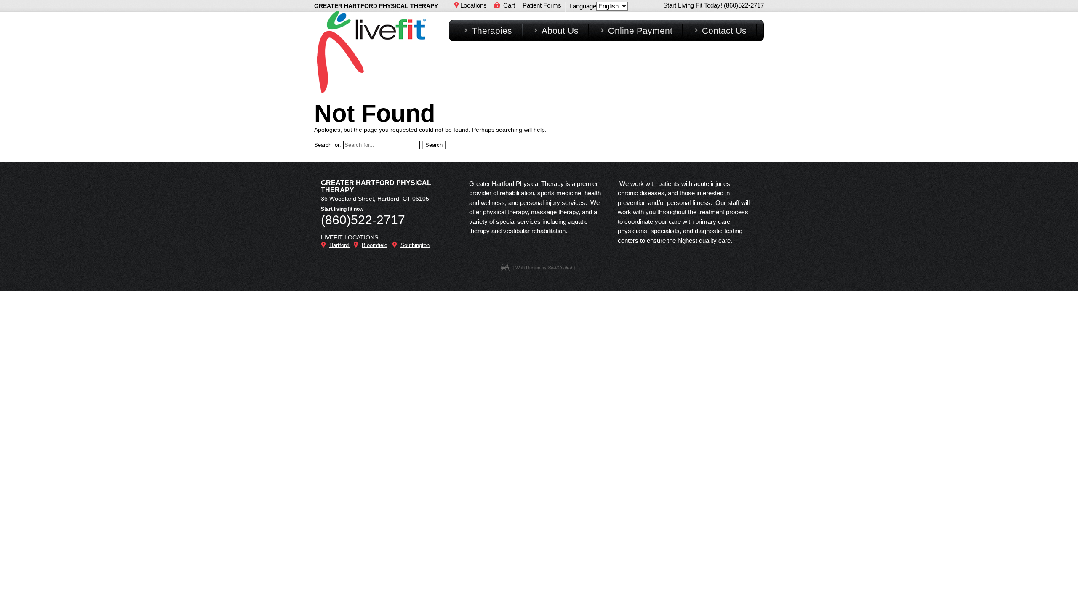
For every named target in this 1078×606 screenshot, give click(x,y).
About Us (560, 30)
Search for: (327, 145)
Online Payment (640, 30)
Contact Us (724, 30)
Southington (415, 245)
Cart (509, 5)
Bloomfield (374, 245)
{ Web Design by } (543, 267)
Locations (473, 5)
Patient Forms (542, 5)
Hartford (339, 245)
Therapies (492, 30)
